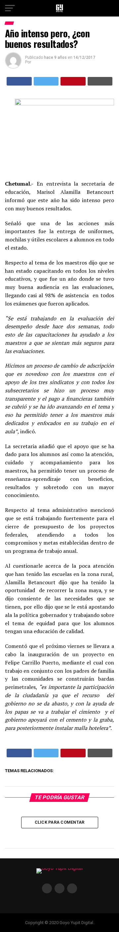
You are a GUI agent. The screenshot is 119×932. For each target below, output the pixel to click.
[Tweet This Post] (46, 81)
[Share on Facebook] (19, 81)
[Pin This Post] (73, 81)
